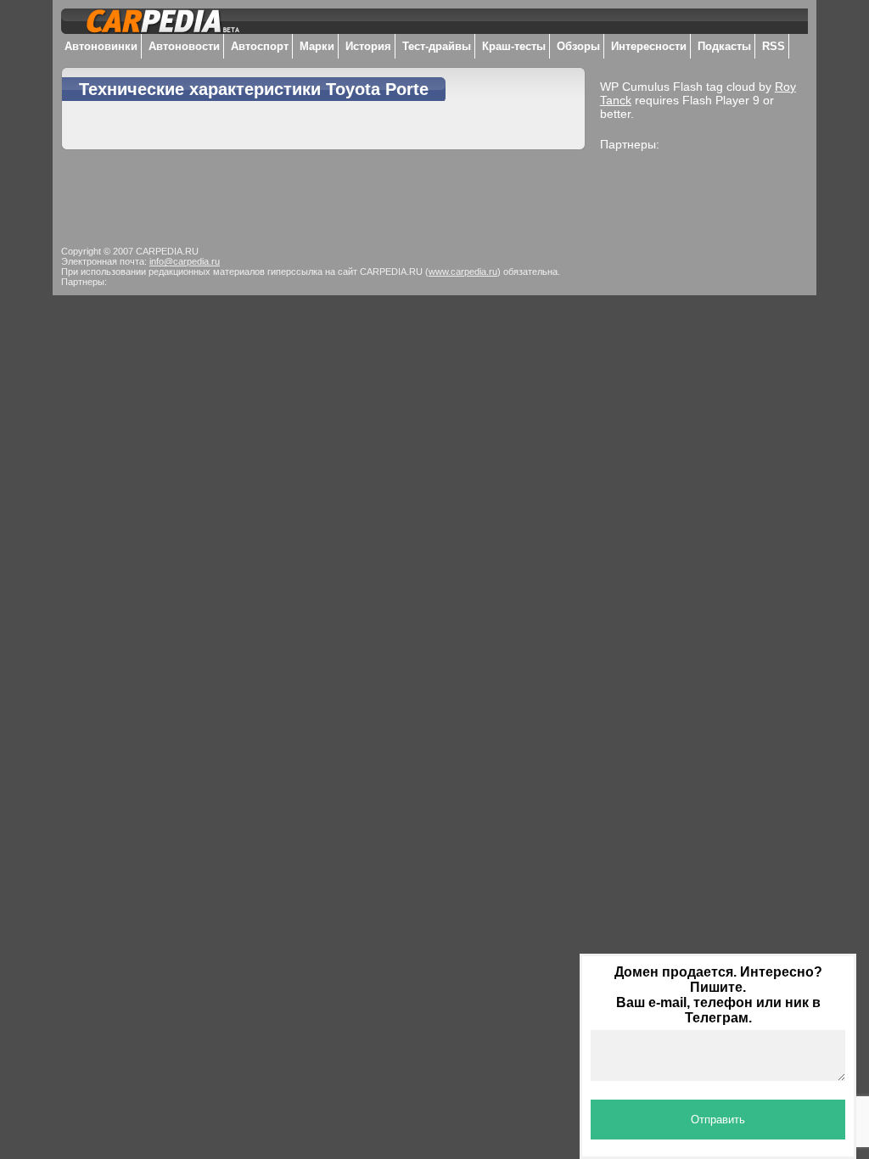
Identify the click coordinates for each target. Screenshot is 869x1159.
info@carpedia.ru (184, 261)
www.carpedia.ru (463, 271)
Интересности (649, 46)
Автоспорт (260, 46)
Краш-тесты (514, 46)
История (368, 46)
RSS (773, 46)
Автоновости (184, 46)
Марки (317, 46)
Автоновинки (100, 46)
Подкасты (724, 46)
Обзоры (578, 46)
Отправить (718, 1119)
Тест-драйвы (436, 46)
